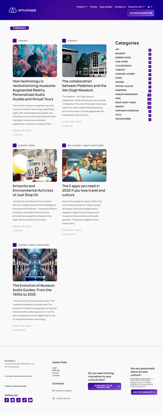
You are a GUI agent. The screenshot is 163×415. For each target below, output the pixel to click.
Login (54, 368)
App (69, 145)
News (32, 145)
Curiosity (23, 40)
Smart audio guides (93, 145)
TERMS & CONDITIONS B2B (15, 386)
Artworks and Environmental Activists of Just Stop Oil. (33, 190)
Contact (55, 375)
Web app (56, 370)
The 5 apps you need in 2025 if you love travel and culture (83, 190)
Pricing (55, 373)
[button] (82, 7)
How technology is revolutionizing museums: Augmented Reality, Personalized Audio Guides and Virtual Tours (34, 90)
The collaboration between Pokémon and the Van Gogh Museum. (84, 85)
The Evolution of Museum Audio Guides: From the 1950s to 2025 (34, 290)
